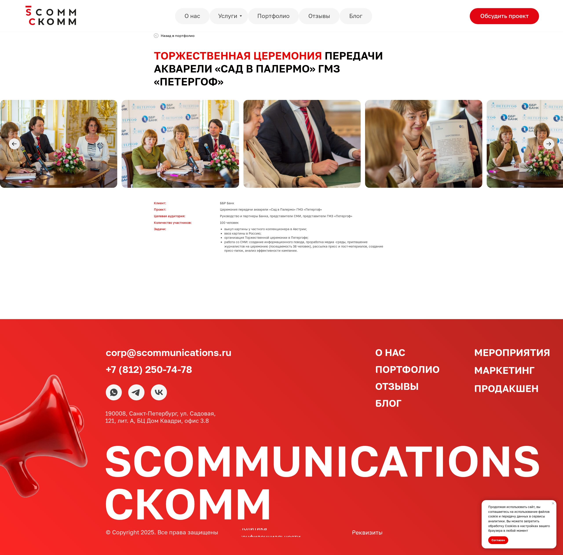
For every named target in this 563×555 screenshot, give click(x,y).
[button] (504, 16)
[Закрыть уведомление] (553, 503)
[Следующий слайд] (548, 143)
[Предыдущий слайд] (14, 143)
